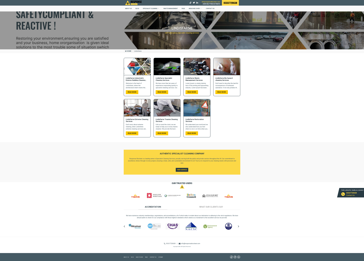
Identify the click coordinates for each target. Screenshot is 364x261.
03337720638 (230, 3)
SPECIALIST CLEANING (150, 8)
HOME (129, 51)
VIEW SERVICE (182, 170)
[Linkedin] (238, 257)
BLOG (137, 8)
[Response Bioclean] (133, 3)
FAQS (183, 8)
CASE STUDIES (139, 257)
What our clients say (211, 207)
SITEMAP (160, 257)
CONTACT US (153, 257)
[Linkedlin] (197, 2)
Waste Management (171, 8)
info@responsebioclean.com (211, 2)
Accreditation (153, 207)
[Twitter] (194, 2)
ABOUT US (128, 8)
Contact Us (210, 8)
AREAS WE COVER (194, 8)
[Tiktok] (191, 2)
